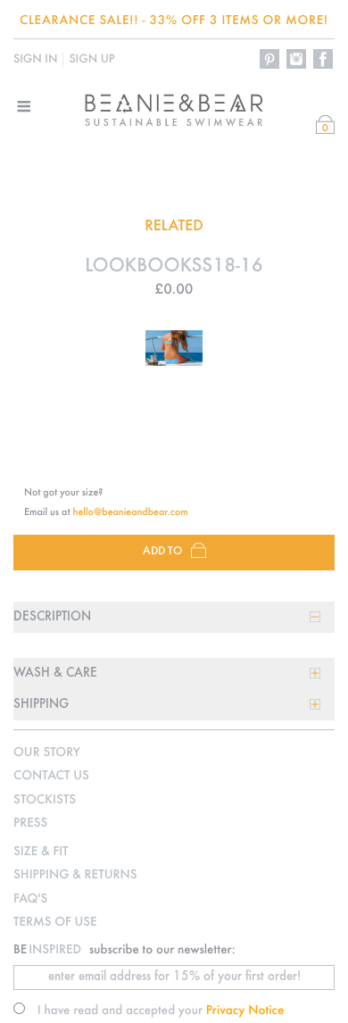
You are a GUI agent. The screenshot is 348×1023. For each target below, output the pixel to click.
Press (30, 823)
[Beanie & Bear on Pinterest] (270, 60)
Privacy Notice (245, 1011)
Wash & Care (55, 673)
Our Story (46, 753)
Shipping (41, 704)
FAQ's (30, 899)
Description (52, 617)
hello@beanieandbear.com (130, 512)
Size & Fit (40, 852)
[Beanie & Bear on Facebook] (324, 60)
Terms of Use (55, 922)
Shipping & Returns (75, 875)
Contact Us (51, 776)
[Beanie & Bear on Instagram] (297, 60)
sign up (91, 60)
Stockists (44, 800)
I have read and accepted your (161, 1011)
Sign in (35, 60)
